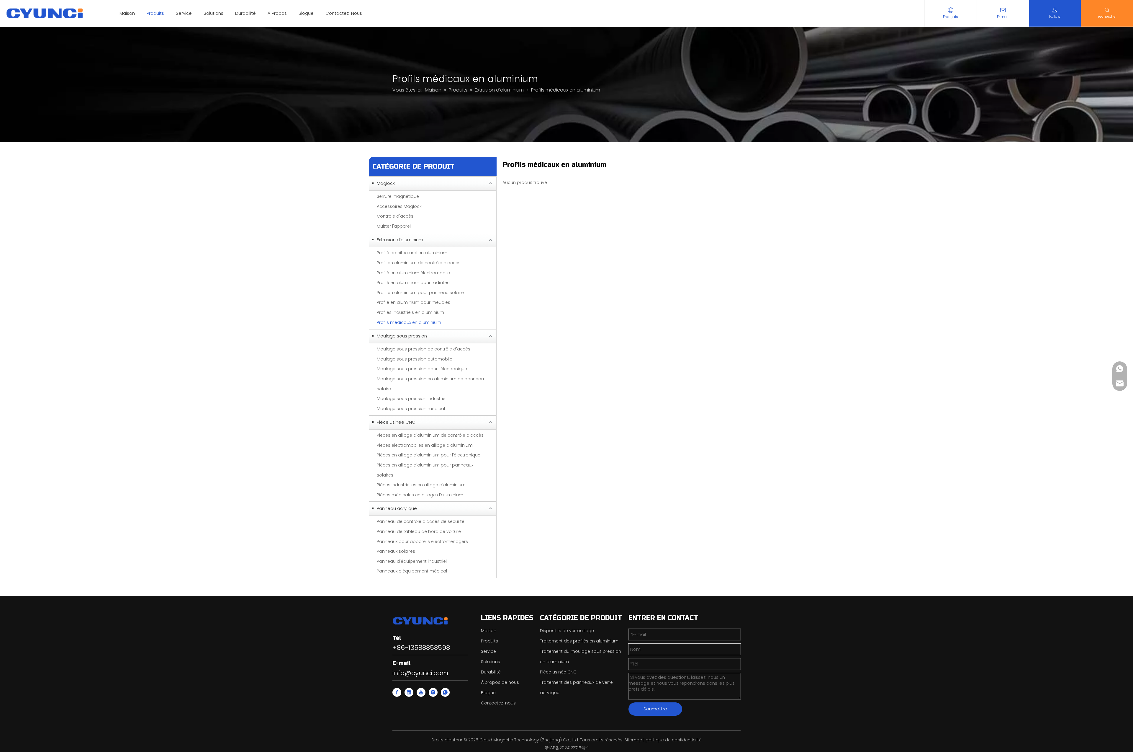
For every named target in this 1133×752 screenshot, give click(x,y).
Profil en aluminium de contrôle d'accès (419, 263)
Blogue (306, 13)
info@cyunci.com (420, 673)
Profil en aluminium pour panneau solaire (420, 293)
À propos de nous (500, 682)
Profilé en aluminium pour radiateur (414, 283)
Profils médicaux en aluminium (409, 322)
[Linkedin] (409, 692)
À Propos (277, 13)
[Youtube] (421, 692)
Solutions (213, 13)
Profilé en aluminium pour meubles (413, 302)
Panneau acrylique (397, 508)
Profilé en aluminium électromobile (413, 273)
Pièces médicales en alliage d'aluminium (420, 495)
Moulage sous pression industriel (411, 399)
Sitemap (633, 740)
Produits (155, 13)
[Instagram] (433, 692)
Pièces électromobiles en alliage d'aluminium (425, 445)
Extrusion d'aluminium (400, 239)
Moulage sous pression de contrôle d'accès (423, 349)
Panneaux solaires (396, 551)
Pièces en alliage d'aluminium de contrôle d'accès (430, 435)
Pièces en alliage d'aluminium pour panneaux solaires (425, 470)
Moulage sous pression (402, 336)
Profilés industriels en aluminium (410, 312)
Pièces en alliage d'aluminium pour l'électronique (428, 455)
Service (184, 13)
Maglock (386, 183)
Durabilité (245, 13)
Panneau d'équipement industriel (412, 561)
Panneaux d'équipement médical (412, 571)
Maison (127, 13)
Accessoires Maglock (399, 206)
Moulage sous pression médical (411, 409)
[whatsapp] (445, 692)
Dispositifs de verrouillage (567, 631)
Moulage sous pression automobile (414, 359)
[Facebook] (396, 692)
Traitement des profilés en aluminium (579, 641)
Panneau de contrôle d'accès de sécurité (420, 521)
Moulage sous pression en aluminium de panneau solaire (430, 384)
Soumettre (655, 709)
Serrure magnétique (398, 196)
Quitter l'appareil (394, 226)
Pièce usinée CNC (396, 422)
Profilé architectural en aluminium (412, 253)
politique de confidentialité (674, 740)
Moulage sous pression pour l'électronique (422, 369)
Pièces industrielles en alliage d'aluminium (421, 485)
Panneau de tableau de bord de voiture (419, 531)
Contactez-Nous (343, 13)
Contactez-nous (498, 703)
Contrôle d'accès (395, 216)
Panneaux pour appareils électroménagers (422, 541)
